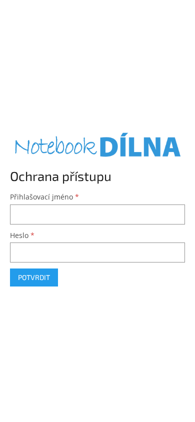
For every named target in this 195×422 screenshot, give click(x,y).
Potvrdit (34, 277)
